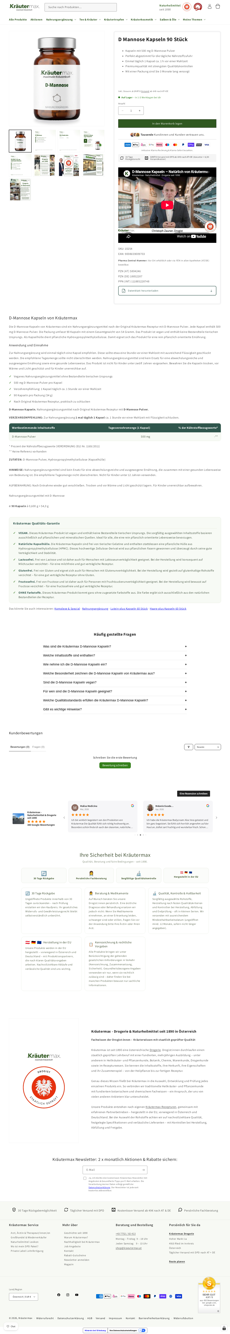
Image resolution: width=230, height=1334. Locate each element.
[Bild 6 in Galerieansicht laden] (44, 165)
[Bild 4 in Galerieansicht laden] (93, 141)
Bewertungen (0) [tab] (19, 746)
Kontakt (68, 1251)
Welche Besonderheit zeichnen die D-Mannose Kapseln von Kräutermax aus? (115, 673)
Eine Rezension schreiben (194, 793)
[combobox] (81, 7)
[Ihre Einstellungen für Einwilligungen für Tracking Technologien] (224, 1328)
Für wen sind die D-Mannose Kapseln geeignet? (115, 691)
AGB (89, 1318)
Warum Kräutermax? (76, 1237)
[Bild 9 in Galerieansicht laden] (20, 190)
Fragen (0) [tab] (38, 746)
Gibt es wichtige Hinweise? (115, 709)
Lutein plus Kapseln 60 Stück (129, 609)
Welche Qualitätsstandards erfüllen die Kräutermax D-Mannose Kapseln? (115, 700)
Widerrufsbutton (183, 1318)
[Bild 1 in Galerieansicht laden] (20, 141)
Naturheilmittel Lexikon (25, 1242)
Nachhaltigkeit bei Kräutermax (82, 1242)
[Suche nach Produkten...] (113, 7)
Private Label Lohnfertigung (27, 1251)
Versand (145, 91)
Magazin (68, 1264)
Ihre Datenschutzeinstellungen (123, 1330)
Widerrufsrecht (45, 1318)
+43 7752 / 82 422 (126, 1233)
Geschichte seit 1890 (76, 1233)
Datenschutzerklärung (99, 1187)
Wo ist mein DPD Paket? (24, 1246)
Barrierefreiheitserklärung (154, 1318)
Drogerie (155, 1050)
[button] (61, 19)
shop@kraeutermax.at (129, 1248)
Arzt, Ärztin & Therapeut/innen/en (30, 1233)
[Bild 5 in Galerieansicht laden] (20, 165)
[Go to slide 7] (140, 835)
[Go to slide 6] (137, 834)
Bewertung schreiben (115, 765)
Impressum (115, 1318)
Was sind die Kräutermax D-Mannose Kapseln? (115, 646)
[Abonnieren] (143, 1170)
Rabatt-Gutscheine (75, 1255)
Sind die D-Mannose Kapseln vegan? (115, 682)
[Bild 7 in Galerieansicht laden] (69, 165)
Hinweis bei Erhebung (95, 1330)
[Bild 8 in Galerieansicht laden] (93, 165)
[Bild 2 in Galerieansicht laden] (44, 141)
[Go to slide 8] (143, 834)
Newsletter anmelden (76, 1260)
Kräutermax (25, 1318)
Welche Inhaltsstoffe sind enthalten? (115, 655)
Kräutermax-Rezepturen (161, 1107)
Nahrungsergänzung (95, 609)
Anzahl (121, 103)
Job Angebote (72, 1246)
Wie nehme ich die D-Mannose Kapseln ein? (115, 664)
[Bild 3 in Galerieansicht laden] (69, 141)
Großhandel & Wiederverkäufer (29, 1237)
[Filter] (188, 747)
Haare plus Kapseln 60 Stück (168, 609)
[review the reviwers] (133, 806)
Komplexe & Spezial (67, 609)
